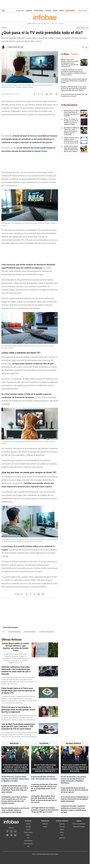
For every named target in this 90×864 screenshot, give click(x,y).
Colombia (48, 10)
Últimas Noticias (28, 843)
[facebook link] (7, 831)
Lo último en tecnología (46, 632)
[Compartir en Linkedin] (46, 94)
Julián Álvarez (46, 23)
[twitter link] (11, 831)
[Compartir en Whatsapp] (34, 94)
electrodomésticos (30, 632)
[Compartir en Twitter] (42, 94)
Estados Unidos (38, 10)
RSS (28, 846)
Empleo (45, 826)
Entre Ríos (61, 23)
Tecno (3, 28)
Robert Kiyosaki (36, 23)
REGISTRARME (70, 10)
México (61, 10)
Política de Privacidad (79, 826)
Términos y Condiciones (78, 824)
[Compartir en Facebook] (38, 94)
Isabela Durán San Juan (15, 47)
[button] (3, 10)
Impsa (52, 23)
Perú (28, 838)
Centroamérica (28, 840)
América (28, 824)
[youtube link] (7, 835)
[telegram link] (11, 835)
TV (3, 632)
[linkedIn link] (15, 835)
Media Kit (61, 838)
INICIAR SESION (82, 10)
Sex (56, 23)
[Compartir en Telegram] (50, 94)
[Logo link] (45, 17)
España (55, 10)
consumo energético (14, 632)
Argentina (29, 10)
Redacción (45, 824)
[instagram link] (15, 831)
